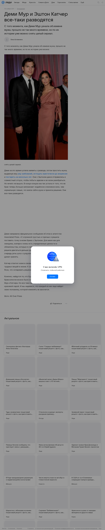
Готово (52, 277)
